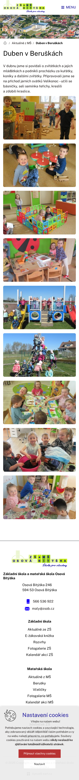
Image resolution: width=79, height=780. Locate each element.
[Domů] (6, 42)
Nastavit (39, 764)
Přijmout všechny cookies (40, 753)
